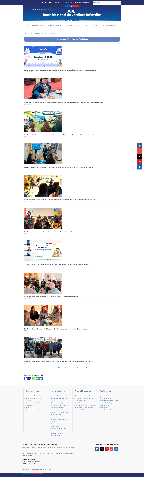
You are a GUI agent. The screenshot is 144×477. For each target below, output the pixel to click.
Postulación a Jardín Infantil (83, 396)
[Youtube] (139, 161)
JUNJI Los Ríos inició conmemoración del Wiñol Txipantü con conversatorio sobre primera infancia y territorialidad (63, 102)
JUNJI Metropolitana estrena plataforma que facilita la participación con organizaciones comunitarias (58, 361)
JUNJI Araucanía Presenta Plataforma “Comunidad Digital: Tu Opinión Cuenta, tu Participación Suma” (59, 167)
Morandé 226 (38, 447)
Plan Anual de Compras (57, 403)
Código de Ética (55, 396)
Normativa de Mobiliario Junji (59, 405)
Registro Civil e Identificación (35, 410)
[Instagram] (139, 151)
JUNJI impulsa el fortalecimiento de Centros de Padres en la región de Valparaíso (51, 296)
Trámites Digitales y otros (83, 391)
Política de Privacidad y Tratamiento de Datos (37, 469)
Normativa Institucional (58, 391)
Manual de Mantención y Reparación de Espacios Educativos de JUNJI (58, 431)
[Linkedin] (139, 166)
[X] (29, 378)
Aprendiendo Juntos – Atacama (109, 396)
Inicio (28, 25)
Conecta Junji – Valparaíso (107, 403)
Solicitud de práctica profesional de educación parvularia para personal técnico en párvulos (85, 407)
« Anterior (60, 367)
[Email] (37, 378)
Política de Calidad (56, 435)
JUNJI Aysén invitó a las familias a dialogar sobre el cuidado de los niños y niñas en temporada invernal (59, 199)
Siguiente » (84, 367)
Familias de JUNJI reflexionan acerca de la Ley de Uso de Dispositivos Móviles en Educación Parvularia (59, 135)
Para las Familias (105, 391)
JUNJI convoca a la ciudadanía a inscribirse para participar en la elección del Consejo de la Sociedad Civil (60, 70)
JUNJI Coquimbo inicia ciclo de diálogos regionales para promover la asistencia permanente (55, 329)
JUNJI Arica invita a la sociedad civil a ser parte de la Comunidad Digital (48, 232)
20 (77, 367)
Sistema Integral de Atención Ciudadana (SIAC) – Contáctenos (84, 400)
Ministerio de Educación (33, 396)
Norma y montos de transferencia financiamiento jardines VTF (59, 419)
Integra (28, 407)
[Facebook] (139, 145)
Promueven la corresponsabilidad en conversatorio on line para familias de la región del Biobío (56, 264)
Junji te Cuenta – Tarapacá (107, 410)
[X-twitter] (139, 156)
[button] (35, 391)
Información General (32, 391)
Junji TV (97, 25)
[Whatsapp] (33, 378)
